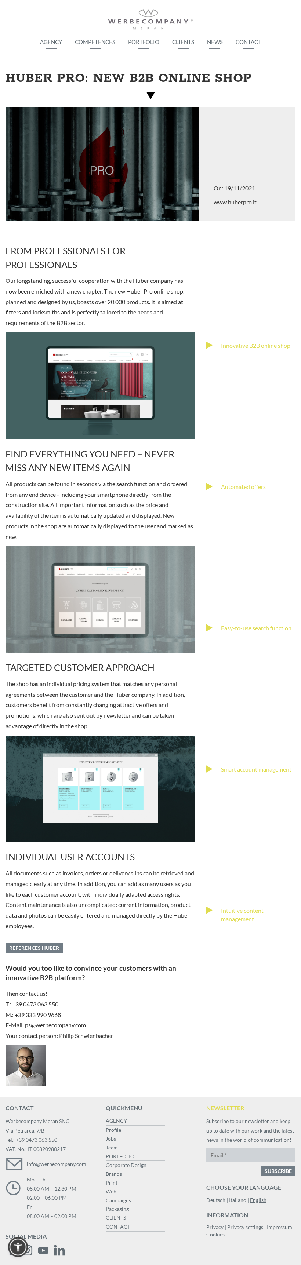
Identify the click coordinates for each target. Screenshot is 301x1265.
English (258, 1200)
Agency (51, 42)
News (215, 42)
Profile (113, 1130)
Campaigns (118, 1200)
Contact (248, 42)
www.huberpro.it (235, 201)
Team (112, 1147)
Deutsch (215, 1200)
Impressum (279, 1227)
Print (111, 1183)
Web (111, 1191)
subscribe (278, 1171)
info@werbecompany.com (56, 1164)
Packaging (117, 1209)
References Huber (34, 948)
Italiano (237, 1200)
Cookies (215, 1234)
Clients (183, 42)
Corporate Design (126, 1165)
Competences (95, 42)
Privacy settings (245, 1227)
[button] (18, 1247)
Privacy (215, 1227)
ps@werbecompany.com (55, 1024)
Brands (114, 1174)
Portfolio (143, 42)
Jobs (111, 1138)
